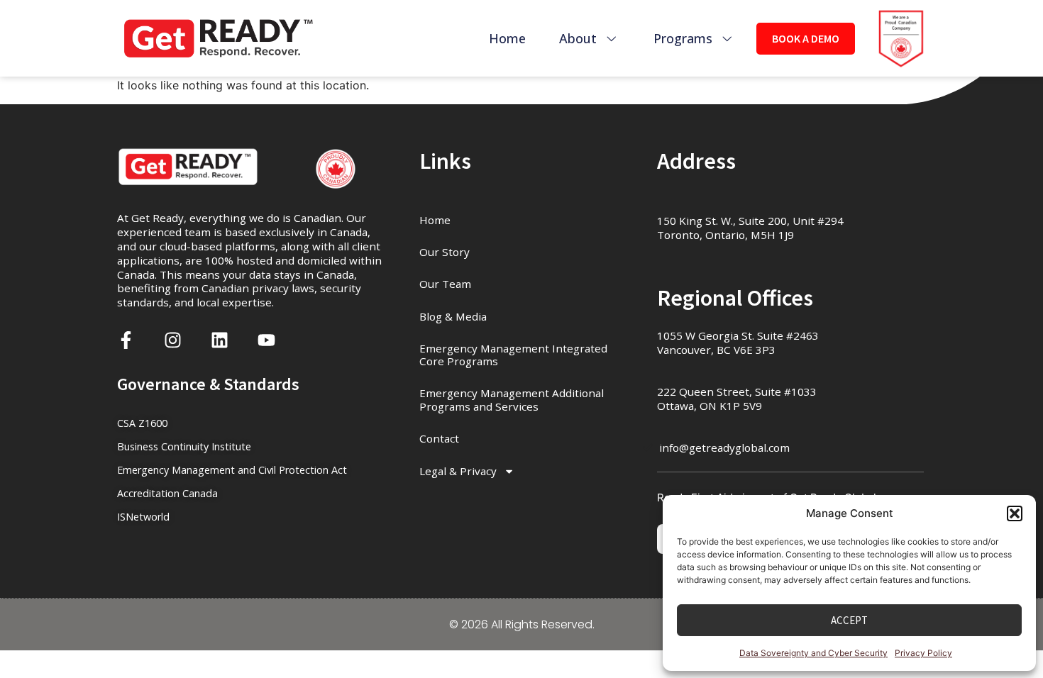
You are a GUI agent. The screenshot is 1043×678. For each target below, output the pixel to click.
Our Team (445, 284)
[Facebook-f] (126, 340)
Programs (682, 38)
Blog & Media (453, 316)
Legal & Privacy (458, 471)
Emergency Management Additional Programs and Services (511, 399)
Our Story (444, 252)
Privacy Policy (923, 653)
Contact (439, 438)
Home (507, 38)
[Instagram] (173, 340)
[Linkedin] (219, 340)
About (578, 38)
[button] (1015, 513)
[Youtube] (266, 340)
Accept (849, 620)
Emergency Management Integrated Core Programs (513, 354)
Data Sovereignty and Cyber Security (813, 653)
